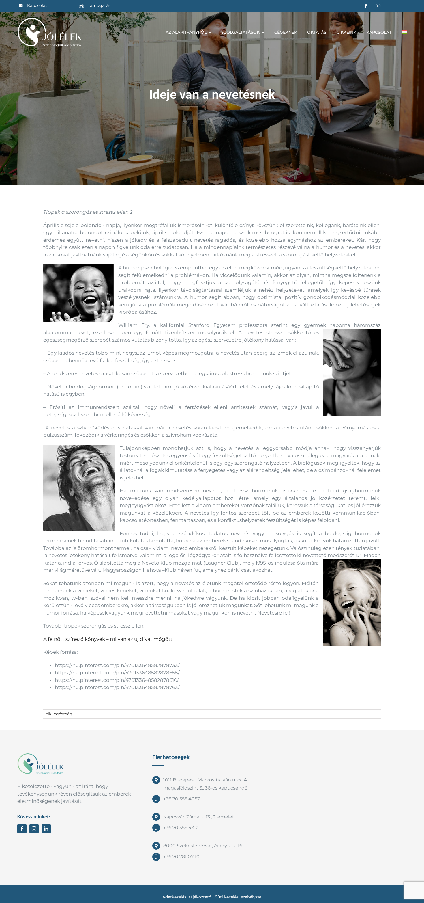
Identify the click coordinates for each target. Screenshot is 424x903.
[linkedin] (46, 828)
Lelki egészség (57, 713)
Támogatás (99, 5)
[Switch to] (404, 32)
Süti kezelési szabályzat (238, 897)
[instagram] (378, 6)
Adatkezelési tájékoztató (186, 897)
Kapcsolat (37, 5)
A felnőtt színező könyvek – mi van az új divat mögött (107, 639)
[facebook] (366, 6)
